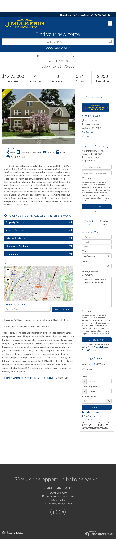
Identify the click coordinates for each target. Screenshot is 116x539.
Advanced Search (57, 47)
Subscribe (96, 206)
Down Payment (90, 386)
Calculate (96, 407)
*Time (85, 261)
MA (24, 377)
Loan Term (87, 363)
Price (84, 376)
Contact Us (87, 131)
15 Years (89, 369)
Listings (16, 377)
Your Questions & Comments (91, 273)
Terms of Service (88, 350)
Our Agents (87, 136)
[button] (110, 41)
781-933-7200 (99, 15)
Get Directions (62, 309)
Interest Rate (89, 396)
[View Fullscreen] (8, 280)
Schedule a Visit (104, 223)
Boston (41, 377)
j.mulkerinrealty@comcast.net (75, 15)
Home (7, 377)
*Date (85, 251)
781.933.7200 (91, 120)
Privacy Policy (104, 201)
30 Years (100, 364)
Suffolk (32, 377)
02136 (50, 377)
